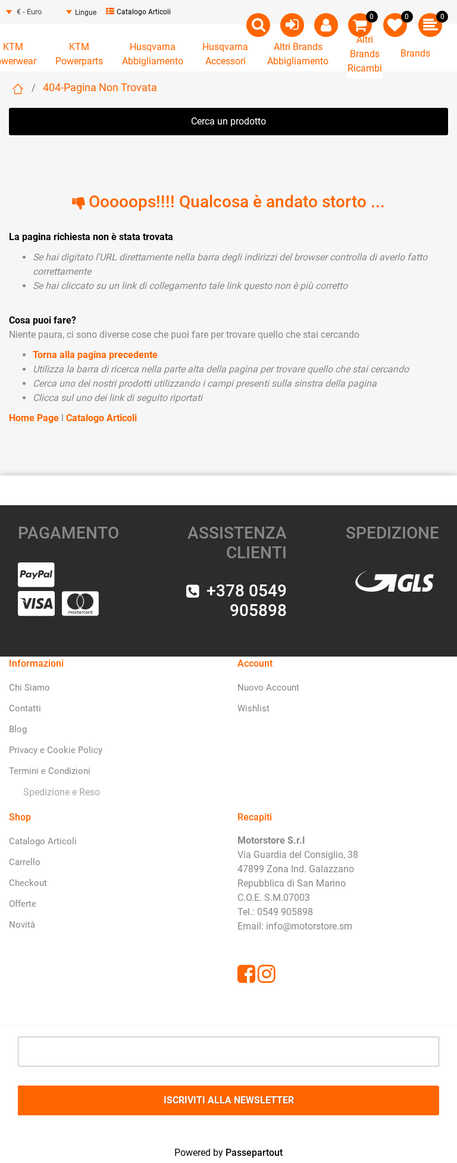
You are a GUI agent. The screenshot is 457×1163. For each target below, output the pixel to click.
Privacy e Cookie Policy (55, 750)
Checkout (28, 883)
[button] (228, 1100)
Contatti (25, 708)
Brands (415, 53)
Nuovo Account (268, 687)
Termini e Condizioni (49, 771)
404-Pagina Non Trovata (100, 87)
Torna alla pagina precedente (95, 354)
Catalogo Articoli (144, 12)
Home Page (35, 418)
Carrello (24, 862)
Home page (18, 89)
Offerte (22, 903)
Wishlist (253, 708)
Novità (22, 924)
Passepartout (254, 1152)
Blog (18, 729)
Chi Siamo (29, 687)
